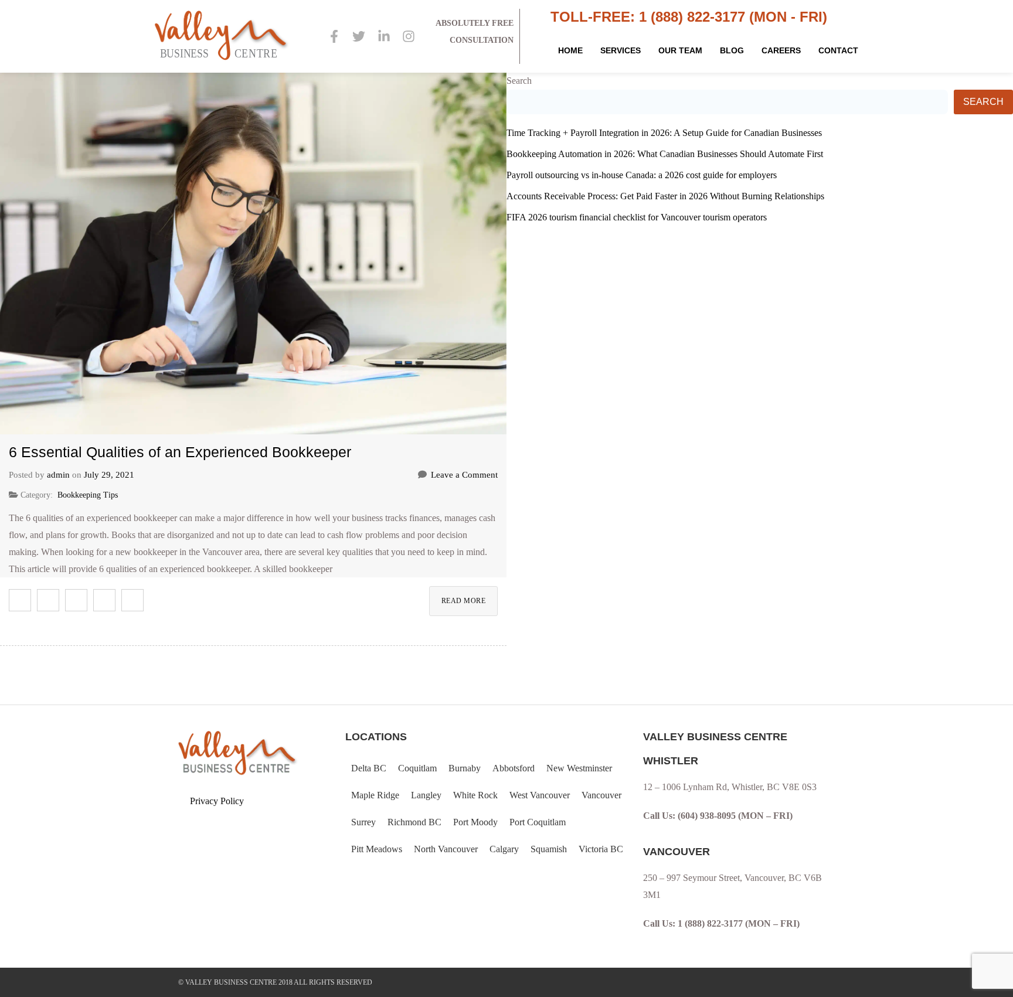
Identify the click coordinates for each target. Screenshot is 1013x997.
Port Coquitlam (537, 822)
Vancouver (601, 795)
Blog (732, 50)
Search (519, 81)
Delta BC (368, 768)
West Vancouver (539, 795)
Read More (463, 601)
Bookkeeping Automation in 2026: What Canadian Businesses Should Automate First (664, 154)
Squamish (549, 849)
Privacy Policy (217, 801)
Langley (426, 795)
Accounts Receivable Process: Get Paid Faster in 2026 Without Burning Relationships (665, 196)
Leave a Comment (464, 474)
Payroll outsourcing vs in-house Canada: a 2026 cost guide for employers (641, 175)
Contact (838, 50)
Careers (781, 50)
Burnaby (464, 768)
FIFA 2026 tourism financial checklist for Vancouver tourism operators (636, 217)
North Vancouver (446, 849)
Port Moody (475, 822)
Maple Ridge (375, 795)
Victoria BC (601, 849)
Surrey (363, 822)
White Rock (475, 795)
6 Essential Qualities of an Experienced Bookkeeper (180, 452)
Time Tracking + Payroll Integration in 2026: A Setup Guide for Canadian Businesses (664, 133)
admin (58, 474)
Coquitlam (417, 768)
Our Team (680, 50)
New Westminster (579, 768)
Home (570, 50)
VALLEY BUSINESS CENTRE (231, 982)
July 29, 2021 (109, 474)
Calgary (504, 849)
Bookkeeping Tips (87, 495)
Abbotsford (513, 768)
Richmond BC (414, 822)
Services (620, 50)
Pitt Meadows (376, 849)
